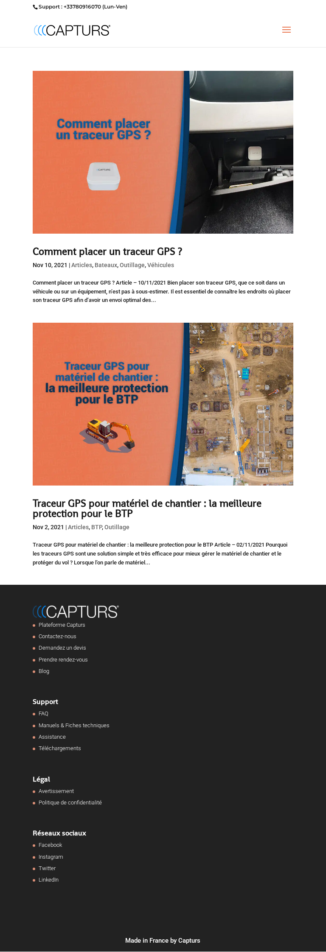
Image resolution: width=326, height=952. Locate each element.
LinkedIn (49, 880)
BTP (96, 527)
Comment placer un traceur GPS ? (107, 251)
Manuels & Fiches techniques (74, 725)
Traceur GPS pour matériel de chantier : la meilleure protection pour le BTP (147, 508)
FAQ (43, 713)
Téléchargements (60, 748)
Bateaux (106, 265)
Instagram (51, 857)
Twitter (47, 868)
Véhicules (160, 265)
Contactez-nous (57, 636)
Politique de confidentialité (70, 802)
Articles (81, 265)
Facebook (50, 845)
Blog (44, 671)
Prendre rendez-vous (63, 659)
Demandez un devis (62, 648)
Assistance (52, 737)
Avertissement (56, 791)
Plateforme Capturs (62, 625)
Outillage (132, 265)
